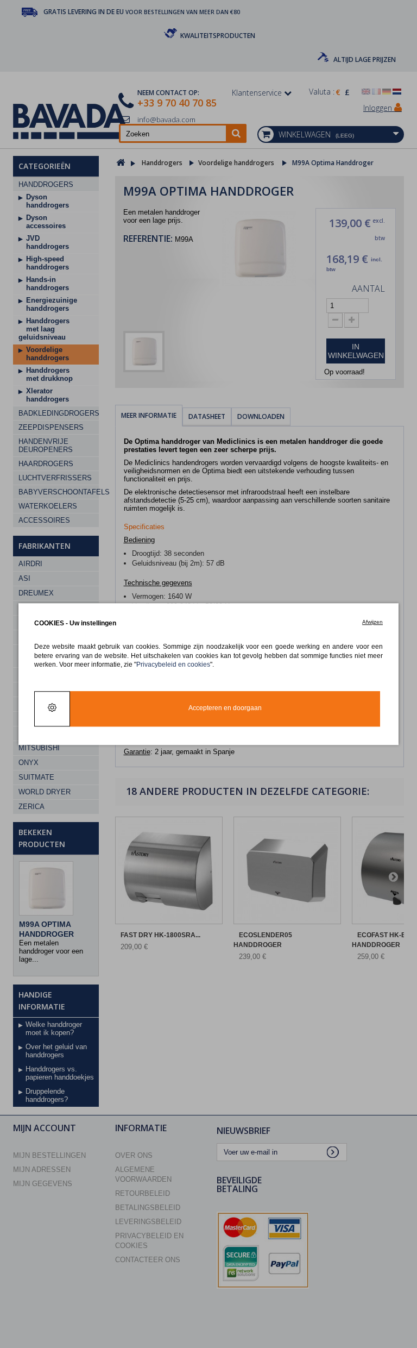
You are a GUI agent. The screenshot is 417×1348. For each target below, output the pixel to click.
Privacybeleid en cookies (173, 664)
